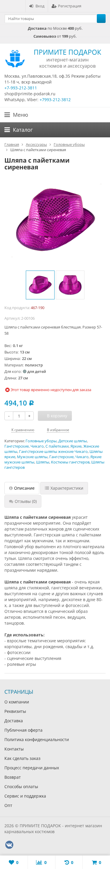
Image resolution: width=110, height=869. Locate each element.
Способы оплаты (21, 786)
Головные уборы (41, 440)
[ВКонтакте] (9, 845)
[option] (40, 285)
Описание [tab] (24, 488)
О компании (16, 702)
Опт (8, 805)
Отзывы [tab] (26, 501)
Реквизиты (15, 711)
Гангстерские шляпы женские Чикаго (53, 451)
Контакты (14, 749)
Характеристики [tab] (66, 488)
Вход (39, 6)
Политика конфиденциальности (36, 739)
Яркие (76, 446)
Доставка (13, 720)
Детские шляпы (72, 440)
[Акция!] (55, 221)
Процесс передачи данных (31, 767)
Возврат (12, 777)
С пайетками (57, 446)
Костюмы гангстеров (70, 462)
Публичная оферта (23, 730)
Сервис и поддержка (25, 796)
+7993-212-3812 (55, 99)
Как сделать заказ (22, 758)
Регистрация (69, 6)
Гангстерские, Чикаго (24, 446)
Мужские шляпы (32, 456)
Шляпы (42, 462)
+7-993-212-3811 (20, 88)
